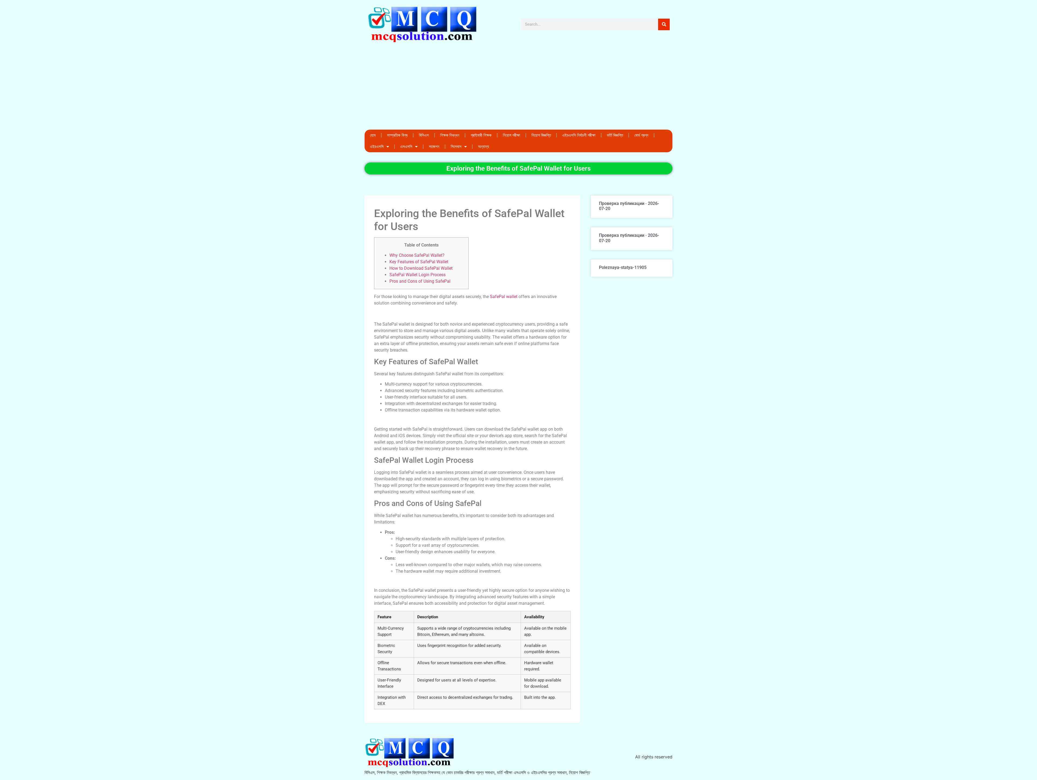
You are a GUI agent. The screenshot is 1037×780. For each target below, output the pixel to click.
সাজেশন (434, 146)
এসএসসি (406, 146)
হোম (373, 135)
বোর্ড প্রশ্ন (641, 135)
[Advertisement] (518, 89)
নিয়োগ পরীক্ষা (511, 135)
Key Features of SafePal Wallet (418, 261)
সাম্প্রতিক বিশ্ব (397, 135)
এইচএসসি (377, 146)
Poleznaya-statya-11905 (623, 267)
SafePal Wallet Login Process (417, 274)
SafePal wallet (503, 296)
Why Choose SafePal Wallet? (417, 255)
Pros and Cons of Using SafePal (419, 281)
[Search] (664, 24)
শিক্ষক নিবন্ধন (449, 135)
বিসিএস (424, 135)
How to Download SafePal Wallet (421, 268)
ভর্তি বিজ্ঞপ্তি (615, 135)
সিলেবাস (456, 146)
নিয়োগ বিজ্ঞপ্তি (541, 135)
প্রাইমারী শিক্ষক (481, 135)
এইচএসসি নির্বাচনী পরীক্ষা (578, 135)
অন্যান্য (483, 146)
